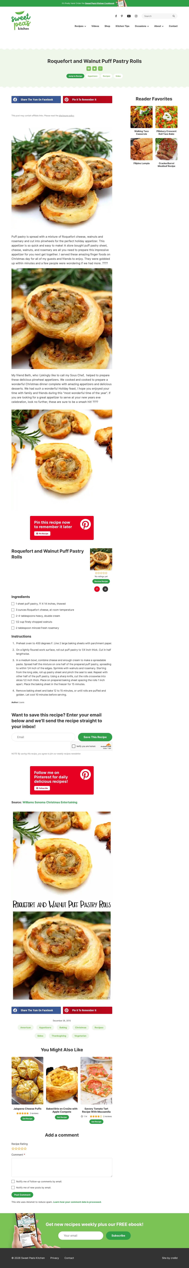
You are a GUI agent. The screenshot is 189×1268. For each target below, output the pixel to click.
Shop (107, 26)
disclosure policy (66, 115)
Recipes (79, 26)
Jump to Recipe (75, 76)
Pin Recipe (43, 533)
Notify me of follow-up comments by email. (39, 1181)
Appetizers (92, 76)
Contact (173, 26)
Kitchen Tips (122, 26)
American (25, 1027)
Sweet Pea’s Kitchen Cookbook (99, 3)
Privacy (54, 1258)
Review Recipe (101, 581)
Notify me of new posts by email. (33, 1187)
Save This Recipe (95, 737)
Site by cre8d (170, 1258)
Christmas (80, 1027)
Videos (95, 26)
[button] (96, 573)
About (157, 26)
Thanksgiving (59, 1035)
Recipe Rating (19, 1143)
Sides (118, 76)
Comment (18, 1154)
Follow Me (43, 788)
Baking (63, 1027)
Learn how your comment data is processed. (77, 1202)
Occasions (140, 26)
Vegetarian (80, 1035)
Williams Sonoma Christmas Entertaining (50, 802)
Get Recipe (27, 1118)
